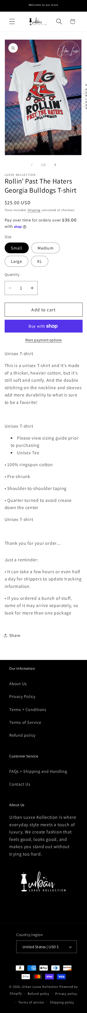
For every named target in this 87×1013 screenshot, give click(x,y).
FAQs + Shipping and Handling (38, 771)
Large (16, 261)
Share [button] (14, 635)
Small (17, 248)
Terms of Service (25, 722)
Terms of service (31, 1002)
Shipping (34, 210)
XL (39, 261)
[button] (12, 21)
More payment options (43, 339)
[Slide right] (55, 165)
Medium (46, 248)
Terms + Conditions (27, 709)
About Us (18, 683)
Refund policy (22, 735)
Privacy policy (66, 993)
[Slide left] (32, 165)
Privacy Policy (22, 696)
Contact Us (19, 784)
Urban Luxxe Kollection (40, 986)
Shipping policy (62, 1002)
